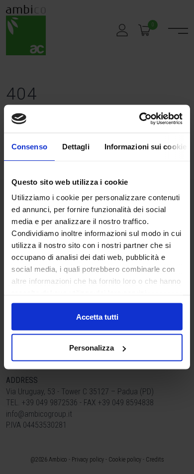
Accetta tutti (97, 316)
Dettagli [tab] (76, 146)
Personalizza (91, 348)
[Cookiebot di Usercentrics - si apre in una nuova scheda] (140, 119)
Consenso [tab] (29, 146)
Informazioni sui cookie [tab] (145, 146)
